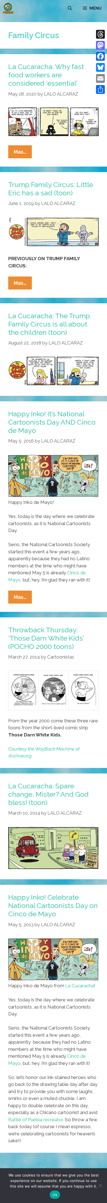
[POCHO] (8, 8)
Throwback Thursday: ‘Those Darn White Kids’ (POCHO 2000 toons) (46, 638)
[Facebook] (100, 56)
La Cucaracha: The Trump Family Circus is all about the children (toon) (49, 324)
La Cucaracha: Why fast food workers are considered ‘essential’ (46, 74)
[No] (100, 1185)
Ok (54, 1195)
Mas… (23, 153)
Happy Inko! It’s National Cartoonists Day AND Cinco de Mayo (51, 422)
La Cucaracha (79, 985)
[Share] (100, 89)
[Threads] (100, 34)
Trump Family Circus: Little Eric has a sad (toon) (50, 188)
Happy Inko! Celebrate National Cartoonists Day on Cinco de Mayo (53, 905)
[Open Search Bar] (69, 8)
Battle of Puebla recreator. (36, 1119)
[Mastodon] (100, 45)
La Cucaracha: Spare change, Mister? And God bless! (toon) (48, 794)
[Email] (100, 78)
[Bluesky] (100, 67)
